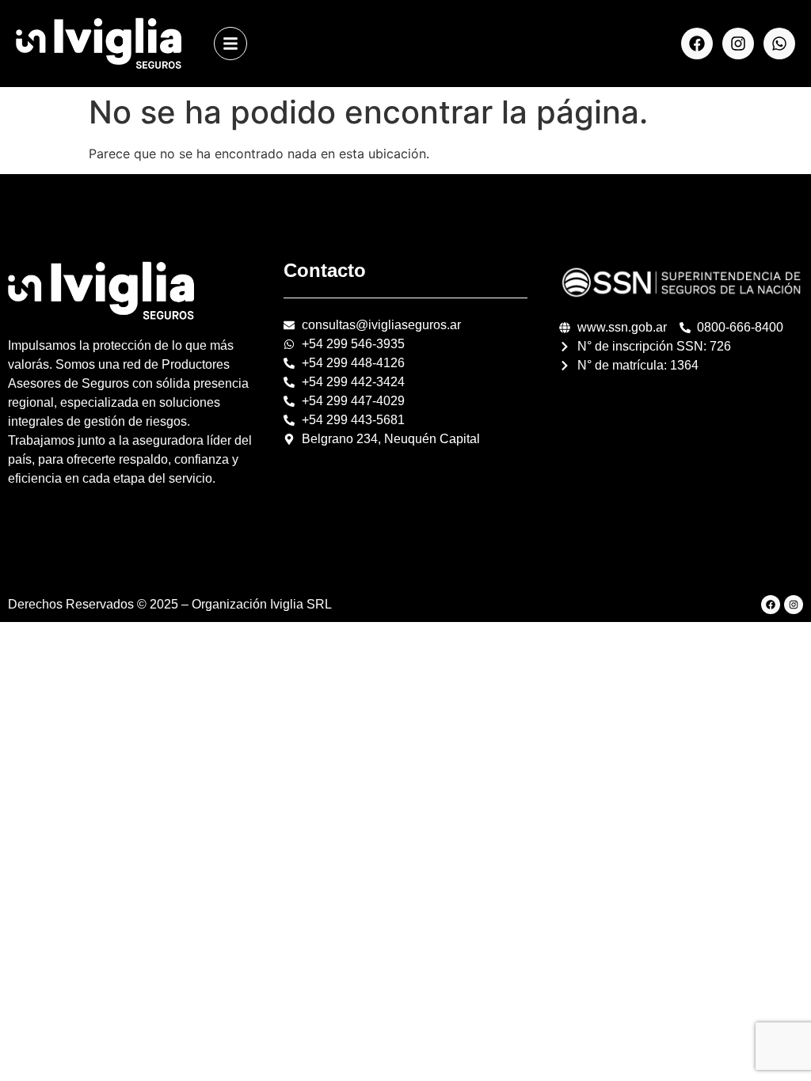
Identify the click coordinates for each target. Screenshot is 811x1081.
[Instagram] (738, 43)
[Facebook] (697, 43)
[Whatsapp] (779, 43)
